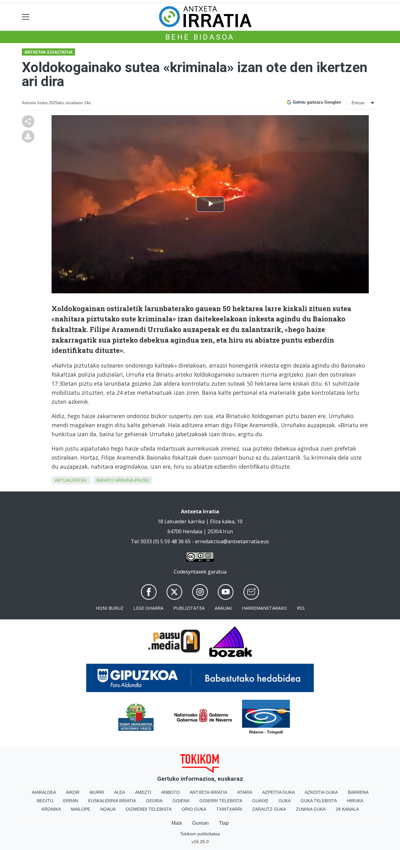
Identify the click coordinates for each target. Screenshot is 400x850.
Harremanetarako (264, 608)
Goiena (180, 800)
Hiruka (355, 800)
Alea (119, 792)
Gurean (200, 823)
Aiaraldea (44, 792)
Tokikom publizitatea (200, 833)
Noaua (108, 809)
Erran (70, 800)
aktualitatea (70, 480)
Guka (284, 800)
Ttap (224, 823)
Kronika (51, 809)
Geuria (154, 800)
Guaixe (260, 800)
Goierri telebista (220, 800)
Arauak (223, 608)
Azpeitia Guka (278, 792)
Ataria (244, 792)
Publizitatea (189, 608)
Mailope (80, 809)
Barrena (358, 792)
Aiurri (96, 792)
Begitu (45, 800)
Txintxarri (229, 809)
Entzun (358, 102)
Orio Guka (194, 809)
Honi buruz (109, 608)
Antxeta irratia (208, 792)
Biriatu (105, 480)
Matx (177, 823)
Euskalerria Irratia (112, 800)
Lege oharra (148, 608)
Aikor (72, 792)
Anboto (170, 792)
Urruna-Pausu (132, 480)
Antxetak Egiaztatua (48, 52)
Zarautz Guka (269, 809)
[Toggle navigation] (25, 16)
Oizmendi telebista (149, 809)
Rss (301, 608)
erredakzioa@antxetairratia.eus (232, 541)
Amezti (143, 792)
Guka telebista (319, 800)
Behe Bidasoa (200, 37)
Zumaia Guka (311, 809)
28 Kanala (347, 809)
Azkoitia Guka (321, 792)
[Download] (28, 135)
